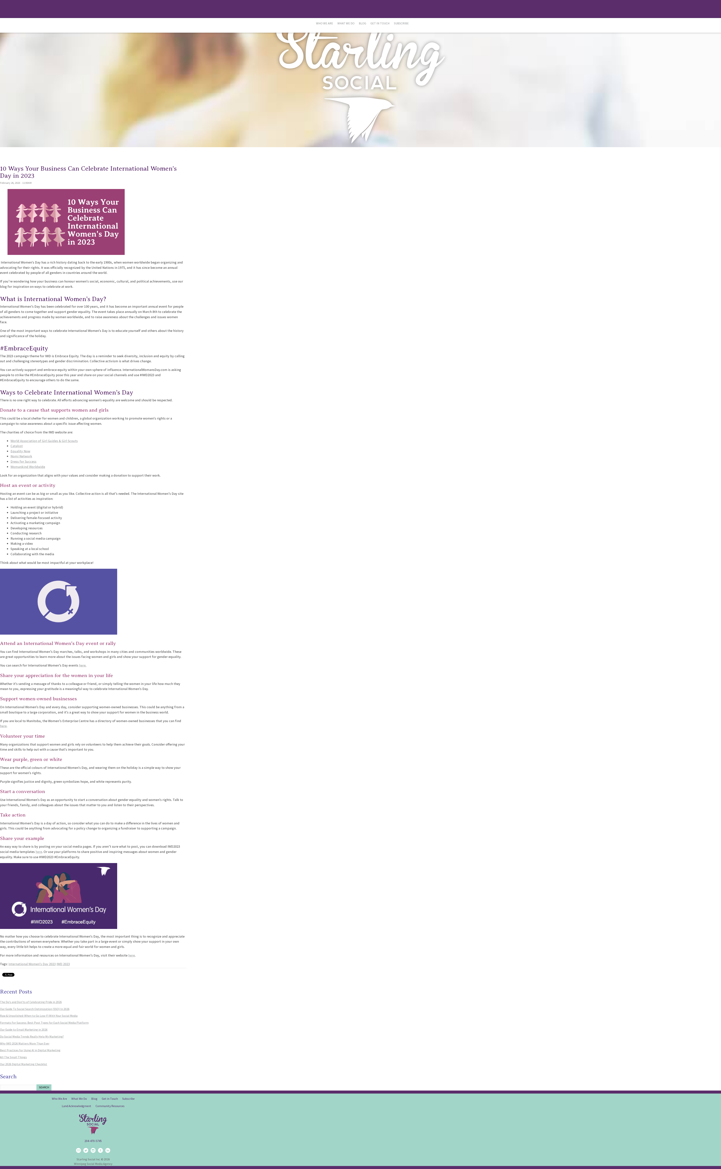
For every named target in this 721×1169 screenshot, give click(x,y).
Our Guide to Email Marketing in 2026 (24, 1029)
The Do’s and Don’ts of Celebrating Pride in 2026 (31, 1002)
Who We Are (324, 23)
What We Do (345, 23)
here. (82, 665)
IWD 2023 (63, 964)
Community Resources (110, 1106)
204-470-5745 (93, 1141)
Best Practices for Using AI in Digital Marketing (30, 1050)
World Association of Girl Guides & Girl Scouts (44, 441)
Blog (362, 23)
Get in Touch (380, 23)
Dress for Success (23, 461)
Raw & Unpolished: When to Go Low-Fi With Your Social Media (39, 1016)
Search (44, 1087)
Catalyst (17, 446)
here (3, 726)
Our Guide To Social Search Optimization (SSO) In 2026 (34, 1009)
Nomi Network (21, 456)
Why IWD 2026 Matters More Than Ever (24, 1043)
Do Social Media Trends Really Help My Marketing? (32, 1036)
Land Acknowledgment (76, 1106)
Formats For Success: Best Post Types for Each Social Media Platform (44, 1022)
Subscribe (401, 23)
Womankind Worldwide (28, 467)
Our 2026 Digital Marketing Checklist (23, 1064)
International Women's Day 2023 (32, 964)
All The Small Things (13, 1057)
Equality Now (20, 451)
